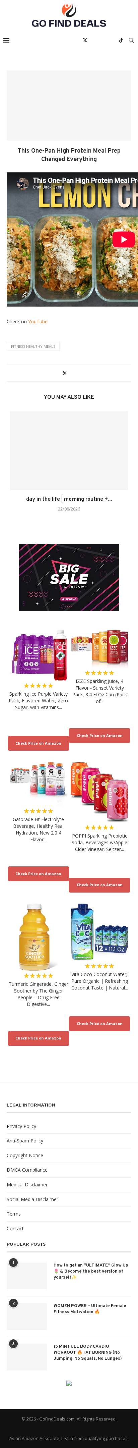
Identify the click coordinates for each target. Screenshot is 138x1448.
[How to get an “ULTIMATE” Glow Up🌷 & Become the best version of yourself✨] (27, 1276)
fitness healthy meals (33, 346)
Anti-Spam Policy (25, 1140)
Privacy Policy (21, 1126)
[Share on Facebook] (58, 373)
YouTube (38, 321)
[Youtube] (107, 40)
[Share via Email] (78, 373)
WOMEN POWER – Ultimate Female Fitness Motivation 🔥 (90, 1309)
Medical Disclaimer (27, 1184)
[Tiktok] (121, 40)
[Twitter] (85, 40)
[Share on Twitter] (64, 373)
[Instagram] (92, 40)
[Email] (114, 40)
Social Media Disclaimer (32, 1199)
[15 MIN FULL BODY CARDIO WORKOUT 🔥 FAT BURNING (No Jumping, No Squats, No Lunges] (27, 1357)
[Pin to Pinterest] (71, 373)
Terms (14, 1214)
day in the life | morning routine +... (69, 499)
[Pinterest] (99, 40)
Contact (15, 1228)
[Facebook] (77, 40)
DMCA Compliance (27, 1170)
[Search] (131, 40)
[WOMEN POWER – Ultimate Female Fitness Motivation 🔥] (27, 1316)
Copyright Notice (25, 1155)
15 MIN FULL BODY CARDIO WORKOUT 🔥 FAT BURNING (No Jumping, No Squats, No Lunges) (88, 1352)
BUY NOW (38, 743)
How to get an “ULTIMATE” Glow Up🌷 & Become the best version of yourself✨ (91, 1271)
